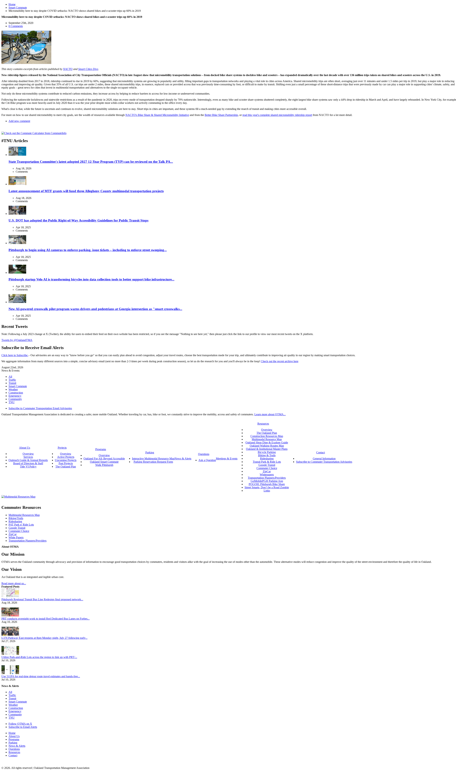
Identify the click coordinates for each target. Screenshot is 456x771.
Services (28, 456)
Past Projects (66, 463)
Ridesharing (267, 458)
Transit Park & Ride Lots (267, 461)
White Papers (16, 537)
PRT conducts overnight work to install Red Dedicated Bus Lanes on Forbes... (45, 618)
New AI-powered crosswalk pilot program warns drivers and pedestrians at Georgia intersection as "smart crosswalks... (95, 309)
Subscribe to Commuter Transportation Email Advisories (40, 408)
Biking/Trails (16, 518)
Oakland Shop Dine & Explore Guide (266, 442)
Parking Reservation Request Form (153, 461)
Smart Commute (18, 7)
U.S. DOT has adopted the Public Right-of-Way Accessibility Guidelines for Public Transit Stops (78, 220)
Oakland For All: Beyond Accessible (104, 458)
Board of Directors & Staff (28, 463)
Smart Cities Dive (88, 69)
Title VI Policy (28, 466)
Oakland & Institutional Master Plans (266, 448)
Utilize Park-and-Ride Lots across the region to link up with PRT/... (39, 657)
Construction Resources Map (266, 436)
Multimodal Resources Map (24, 514)
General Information (324, 458)
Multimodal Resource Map (267, 439)
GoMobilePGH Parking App (267, 480)
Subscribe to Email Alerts (23, 726)
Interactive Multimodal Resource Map (153, 458)
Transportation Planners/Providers (267, 477)
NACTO (67, 69)
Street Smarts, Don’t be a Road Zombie (267, 487)
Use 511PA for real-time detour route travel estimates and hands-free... (40, 676)
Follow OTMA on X (20, 723)
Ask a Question (207, 460)
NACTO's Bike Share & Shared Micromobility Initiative (157, 114)
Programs (14, 739)
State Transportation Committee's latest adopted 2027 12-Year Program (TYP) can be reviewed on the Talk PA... (91, 161)
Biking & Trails (267, 455)
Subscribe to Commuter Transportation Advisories (324, 461)
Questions (14, 749)
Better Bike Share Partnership (221, 114)
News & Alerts (17, 745)
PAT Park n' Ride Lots (21, 524)
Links (267, 490)
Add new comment (19, 121)
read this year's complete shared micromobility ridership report (277, 114)
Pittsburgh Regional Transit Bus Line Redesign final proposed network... (42, 599)
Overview (28, 453)
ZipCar (267, 471)
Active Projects (65, 456)
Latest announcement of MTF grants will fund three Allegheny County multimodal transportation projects (86, 191)
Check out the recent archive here (279, 361)
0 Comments (16, 26)
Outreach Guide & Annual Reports (28, 460)
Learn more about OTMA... (270, 414)
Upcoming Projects (65, 460)
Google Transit (266, 464)
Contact (13, 755)
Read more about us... (13, 583)
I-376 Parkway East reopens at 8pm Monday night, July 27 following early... (44, 637)
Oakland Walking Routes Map (267, 445)
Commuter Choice (266, 468)
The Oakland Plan (65, 466)
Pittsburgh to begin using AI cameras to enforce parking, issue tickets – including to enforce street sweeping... (88, 250)
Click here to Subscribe (14, 355)
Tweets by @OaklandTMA (16, 340)
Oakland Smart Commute (104, 461)
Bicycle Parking (267, 452)
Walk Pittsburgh (104, 464)
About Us (14, 736)
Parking (13, 742)
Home (12, 4)
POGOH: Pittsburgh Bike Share (267, 484)
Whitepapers (267, 474)
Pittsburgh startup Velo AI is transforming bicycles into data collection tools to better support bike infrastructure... (91, 279)
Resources (14, 752)
